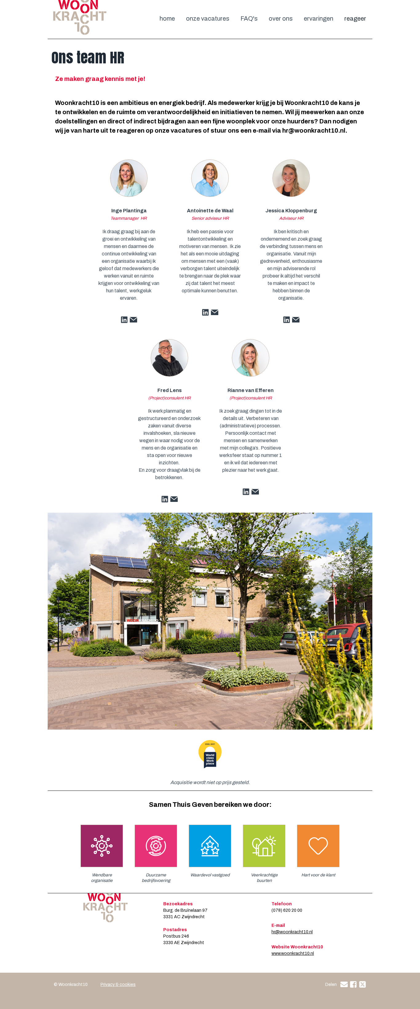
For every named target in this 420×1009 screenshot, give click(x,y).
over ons (281, 18)
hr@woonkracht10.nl (292, 932)
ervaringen (318, 18)
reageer (355, 18)
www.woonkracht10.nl (292, 953)
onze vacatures (207, 18)
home (167, 18)
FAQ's (249, 18)
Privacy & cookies (118, 984)
